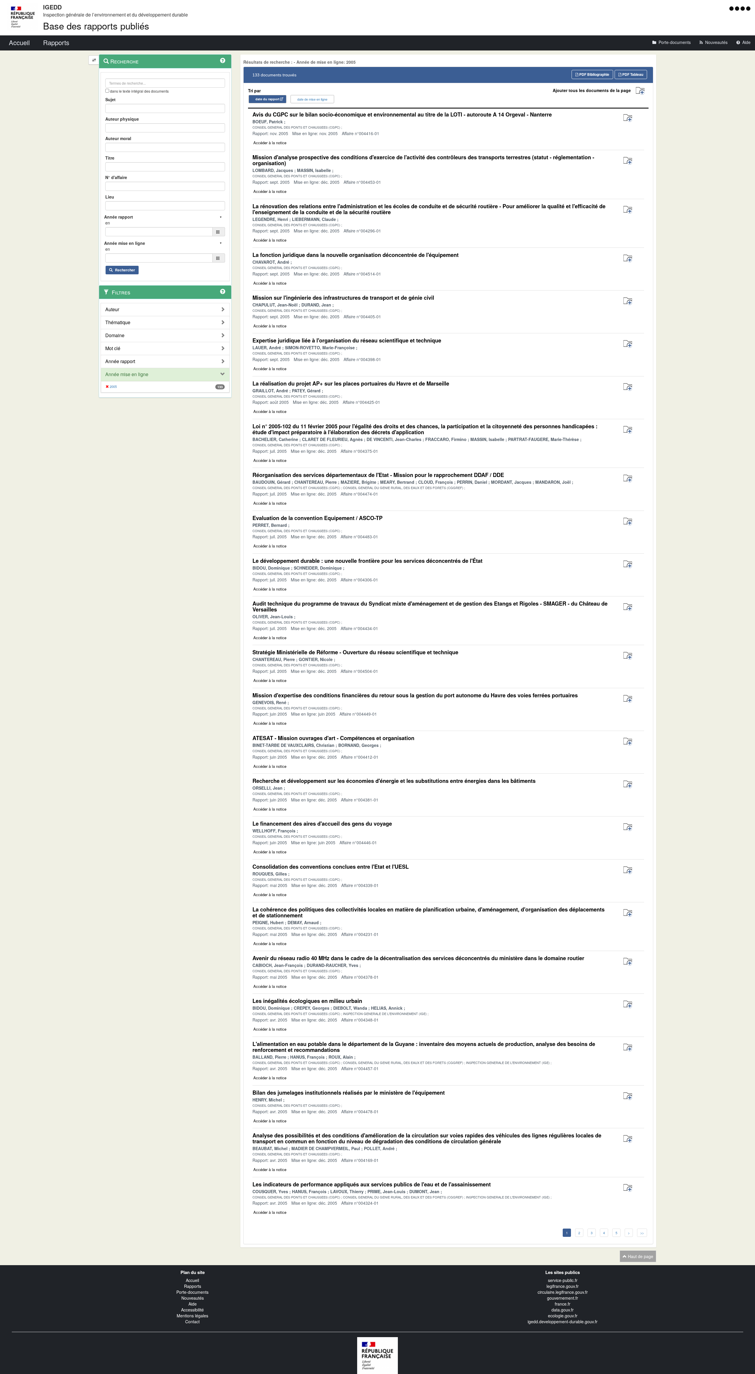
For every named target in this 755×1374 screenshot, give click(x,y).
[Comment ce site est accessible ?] (732, 8)
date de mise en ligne (312, 99)
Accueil (192, 1280)
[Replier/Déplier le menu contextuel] (93, 60)
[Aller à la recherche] (743, 8)
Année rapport (120, 361)
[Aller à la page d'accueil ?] (748, 8)
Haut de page (640, 1256)
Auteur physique (122, 119)
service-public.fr (562, 1280)
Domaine (114, 335)
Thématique (117, 322)
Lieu (109, 197)
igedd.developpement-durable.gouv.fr (563, 1321)
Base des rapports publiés (96, 25)
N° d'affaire (116, 177)
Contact (192, 1321)
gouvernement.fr (562, 1298)
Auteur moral (118, 138)
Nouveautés (192, 1298)
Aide (192, 1304)
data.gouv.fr (563, 1310)
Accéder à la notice (269, 142)
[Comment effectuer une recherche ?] (222, 60)
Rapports (192, 1286)
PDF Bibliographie (593, 74)
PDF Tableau (632, 74)
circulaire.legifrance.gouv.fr (563, 1292)
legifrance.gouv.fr (562, 1286)
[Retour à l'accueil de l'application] (377, 1355)
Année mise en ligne (126, 374)
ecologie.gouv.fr (562, 1316)
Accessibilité (192, 1310)
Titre (109, 158)
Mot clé (112, 348)
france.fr (562, 1304)
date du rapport (267, 99)
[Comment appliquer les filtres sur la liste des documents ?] (222, 291)
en (107, 223)
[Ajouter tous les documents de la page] (640, 91)
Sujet (110, 99)
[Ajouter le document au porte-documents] (628, 118)
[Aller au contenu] (738, 8)
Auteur (112, 309)
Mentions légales (192, 1316)
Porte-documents (192, 1292)
